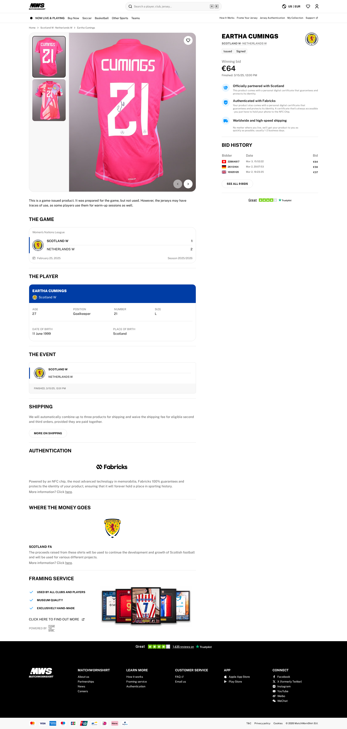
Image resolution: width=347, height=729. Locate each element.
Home (32, 27)
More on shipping (48, 433)
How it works (134, 676)
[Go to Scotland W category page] (38, 245)
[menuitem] (291, 6)
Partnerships (86, 681)
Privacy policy (262, 723)
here (68, 492)
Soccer (87, 18)
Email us (180, 681)
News (81, 686)
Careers (83, 691)
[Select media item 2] (49, 100)
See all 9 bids (237, 183)
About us (83, 676)
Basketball (102, 18)
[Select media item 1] (49, 57)
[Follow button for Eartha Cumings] (188, 40)
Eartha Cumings (86, 27)
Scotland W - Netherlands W (56, 27)
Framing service (136, 681)
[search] (173, 6)
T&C (248, 723)
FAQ (178, 676)
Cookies (278, 723)
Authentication (135, 686)
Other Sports (120, 18)
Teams (135, 18)
